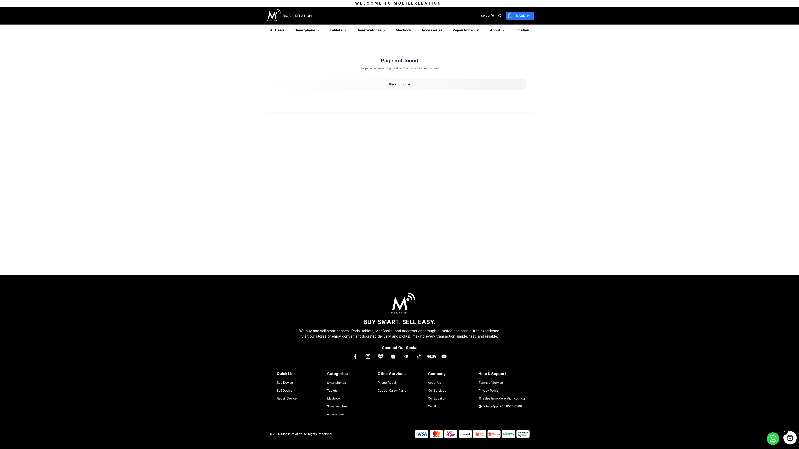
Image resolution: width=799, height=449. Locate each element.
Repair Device (287, 398)
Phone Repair (387, 382)
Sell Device (285, 390)
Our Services (437, 390)
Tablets (336, 30)
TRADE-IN (522, 16)
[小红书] (431, 356)
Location (522, 30)
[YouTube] (444, 356)
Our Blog (434, 406)
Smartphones (336, 382)
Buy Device (285, 382)
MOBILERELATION (297, 16)
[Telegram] (406, 356)
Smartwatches (369, 30)
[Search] (499, 15)
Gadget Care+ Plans (392, 390)
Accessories (432, 30)
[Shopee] (393, 356)
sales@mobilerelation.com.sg (502, 398)
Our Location (437, 398)
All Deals (277, 30)
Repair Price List (466, 30)
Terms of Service (491, 382)
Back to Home (399, 84)
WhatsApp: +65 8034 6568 (502, 406)
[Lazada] (380, 356)
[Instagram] (367, 356)
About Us (434, 382)
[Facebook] (355, 356)
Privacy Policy (488, 390)
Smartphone (305, 30)
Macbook (403, 30)
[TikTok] (418, 356)
